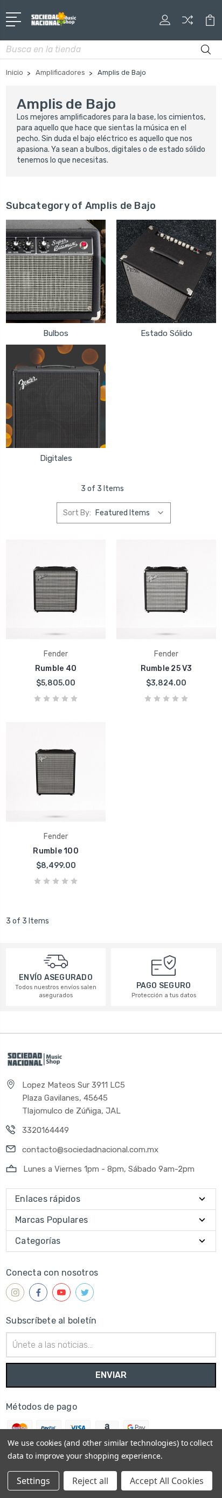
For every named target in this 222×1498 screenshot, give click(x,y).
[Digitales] (56, 396)
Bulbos (55, 333)
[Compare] (187, 23)
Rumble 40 (56, 668)
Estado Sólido (166, 333)
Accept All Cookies (167, 1481)
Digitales (56, 458)
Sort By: (77, 512)
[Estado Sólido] (166, 271)
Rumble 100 (56, 851)
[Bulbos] (56, 271)
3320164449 (45, 1130)
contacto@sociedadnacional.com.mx (90, 1149)
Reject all (90, 1481)
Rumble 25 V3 (166, 668)
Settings (33, 1481)
